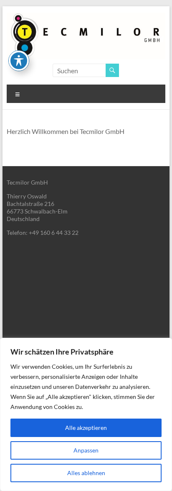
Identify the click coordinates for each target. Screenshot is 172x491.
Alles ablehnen (86, 472)
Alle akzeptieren (86, 427)
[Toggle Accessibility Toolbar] (19, 61)
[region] (86, 414)
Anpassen (86, 450)
